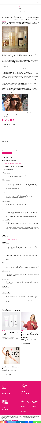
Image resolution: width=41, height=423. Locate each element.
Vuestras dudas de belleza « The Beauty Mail (12, 166)
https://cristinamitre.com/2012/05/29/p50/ (13, 163)
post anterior (11, 59)
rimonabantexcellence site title (9, 160)
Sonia (3, 235)
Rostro (20, 6)
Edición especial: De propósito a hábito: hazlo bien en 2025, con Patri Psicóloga (29, 335)
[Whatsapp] (13, 120)
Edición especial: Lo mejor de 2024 (10, 368)
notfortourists (5, 219)
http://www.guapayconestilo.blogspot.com (13, 206)
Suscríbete (23, 411)
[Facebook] (11, 120)
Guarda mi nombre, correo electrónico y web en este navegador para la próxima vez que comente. (19, 150)
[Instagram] (3, 120)
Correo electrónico (5, 141)
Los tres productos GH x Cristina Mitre (10, 333)
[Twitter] (6, 120)
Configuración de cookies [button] (6, 420)
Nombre (3, 137)
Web (3, 145)
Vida (22, 330)
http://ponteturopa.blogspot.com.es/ (12, 239)
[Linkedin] (8, 120)
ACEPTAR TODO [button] (15, 420)
